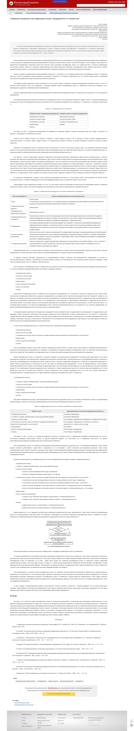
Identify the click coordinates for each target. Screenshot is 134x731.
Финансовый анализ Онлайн (22, 702)
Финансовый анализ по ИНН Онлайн (24, 704)
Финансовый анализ (26, 2)
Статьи (24, 718)
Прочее (71, 9)
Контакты (61, 720)
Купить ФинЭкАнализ (100, 9)
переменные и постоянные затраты (25, 681)
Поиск (62, 723)
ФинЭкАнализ (41, 718)
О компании (52, 9)
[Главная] (10, 13)
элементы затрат (53, 681)
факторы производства (66, 681)
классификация (42, 681)
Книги (23, 720)
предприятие (79, 681)
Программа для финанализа (37, 9)
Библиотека (21, 9)
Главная (12, 9)
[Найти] (123, 5)
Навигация (62, 9)
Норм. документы (27, 726)
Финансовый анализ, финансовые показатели (64, 13)
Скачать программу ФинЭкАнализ (58, 693)
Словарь (24, 723)
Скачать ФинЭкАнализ (83, 9)
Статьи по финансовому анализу (36, 13)
